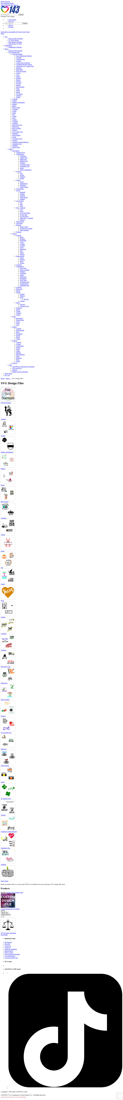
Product (8, 892)
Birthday (22, 271)
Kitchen (14, 130)
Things (18, 311)
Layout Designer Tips (11, 958)
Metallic (18, 353)
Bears (21, 237)
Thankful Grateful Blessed (20, 142)
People (18, 80)
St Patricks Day (24, 282)
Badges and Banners (18, 102)
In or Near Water (25, 213)
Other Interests (24, 230)
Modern (22, 296)
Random (18, 232)
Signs (18, 88)
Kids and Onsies (21, 71)
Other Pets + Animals (26, 218)
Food (13, 118)
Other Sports (24, 197)
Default (17, 892)
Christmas (23, 156)
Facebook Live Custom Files (25, 66)
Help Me (7, 944)
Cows (22, 242)
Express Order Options (15, 51)
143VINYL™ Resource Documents (23, 366)
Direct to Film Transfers (15, 38)
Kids (21, 206)
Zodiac (18, 97)
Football (22, 196)
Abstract (18, 342)
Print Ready (16, 151)
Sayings (18, 83)
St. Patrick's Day (17, 139)
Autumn (18, 61)
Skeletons (19, 308)
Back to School (24, 270)
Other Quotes (24, 187)
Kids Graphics (16, 128)
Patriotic (22, 163)
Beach (14, 106)
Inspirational (23, 183)
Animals (18, 57)
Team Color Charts (24, 32)
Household (19, 69)
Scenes (22, 263)
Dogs (21, 211)
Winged (22, 220)
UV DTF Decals (13, 40)
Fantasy (22, 294)
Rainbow (19, 358)
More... (7, 49)
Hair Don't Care (17, 125)
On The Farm (24, 216)
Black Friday (16, 107)
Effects (18, 290)
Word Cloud (16, 147)
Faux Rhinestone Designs (24, 56)
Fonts (14, 316)
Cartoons (19, 265)
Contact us (8, 946)
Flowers (22, 304)
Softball (22, 199)
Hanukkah (23, 278)
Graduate (15, 121)
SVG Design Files (14, 52)
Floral (22, 258)
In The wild (23, 215)
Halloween (15, 126)
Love (17, 75)
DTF (6, 37)
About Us (8, 947)
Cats (21, 209)
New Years (23, 280)
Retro (21, 261)
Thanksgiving (24, 284)
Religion (18, 82)
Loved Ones (20, 201)
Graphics (15, 123)
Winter (22, 178)
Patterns (18, 78)
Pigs (21, 251)
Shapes (18, 85)
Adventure (19, 223)
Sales (21, 892)
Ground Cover (24, 306)
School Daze (20, 221)
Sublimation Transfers (15, 47)
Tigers (22, 252)
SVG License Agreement (8, 933)
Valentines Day (24, 285)
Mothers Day (24, 161)
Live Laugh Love (17, 132)
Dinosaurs (19, 289)
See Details (4, 935)
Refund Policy (9, 951)
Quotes (18, 180)
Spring (22, 175)
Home (3, 378)
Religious (15, 133)
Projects (14, 363)
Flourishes (19, 334)
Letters (18, 73)
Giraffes (22, 244)
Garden (14, 120)
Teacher (14, 140)
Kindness (23, 185)
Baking (14, 104)
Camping (15, 109)
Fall (13, 114)
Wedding (15, 145)
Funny (22, 182)
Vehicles (18, 95)
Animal (18, 344)
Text (17, 325)
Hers (21, 204)
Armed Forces (20, 59)
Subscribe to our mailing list (9, 32)
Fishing (22, 194)
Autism (14, 101)
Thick (18, 323)
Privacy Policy (9, 952)
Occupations (20, 189)
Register (7, 5)
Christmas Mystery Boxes (24, 64)
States (18, 92)
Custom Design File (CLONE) (10, 909)
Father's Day (24, 158)
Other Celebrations (25, 170)
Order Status (12, 20)
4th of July (23, 268)
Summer (22, 177)
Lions (21, 247)
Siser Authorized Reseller (12, 954)
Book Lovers (24, 227)
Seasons (18, 171)
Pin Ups (26, 299)
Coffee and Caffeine (26, 228)
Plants (18, 303)
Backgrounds (20, 256)
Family (14, 116)
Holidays (19, 68)
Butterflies (23, 240)
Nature (18, 76)
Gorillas (22, 246)
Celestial (18, 287)
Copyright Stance (10, 956)
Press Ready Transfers (15, 42)
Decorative (19, 318)
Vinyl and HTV (17, 368)
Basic (18, 332)
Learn (10, 365)
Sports (18, 90)
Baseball (22, 192)
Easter (14, 113)
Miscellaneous (20, 354)
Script (18, 322)
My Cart (11, 21)
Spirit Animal (16, 135)
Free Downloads (17, 54)
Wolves (22, 254)
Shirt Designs (20, 87)
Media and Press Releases (20, 372)
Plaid (17, 356)
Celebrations (20, 154)
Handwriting (20, 320)
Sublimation (8, 45)
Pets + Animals (20, 208)
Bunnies (22, 239)
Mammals (23, 249)
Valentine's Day (17, 144)
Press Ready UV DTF (15, 44)
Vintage (22, 301)
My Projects (14, 5)
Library (10, 149)
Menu (2, 33)
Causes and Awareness (23, 63)
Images (14, 234)
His (21, 202)
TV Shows (19, 94)
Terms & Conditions (11, 949)
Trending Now (20, 152)
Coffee (14, 111)
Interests (18, 225)
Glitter (18, 351)
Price (13, 892)
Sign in (3, 5)
